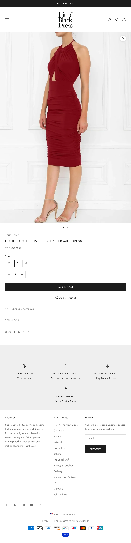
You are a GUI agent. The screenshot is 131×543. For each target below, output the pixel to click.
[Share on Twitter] (19, 332)
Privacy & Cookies (63, 465)
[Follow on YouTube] (31, 504)
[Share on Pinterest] (23, 332)
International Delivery (65, 477)
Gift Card (59, 489)
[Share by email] (28, 332)
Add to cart (65, 287)
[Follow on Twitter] (15, 504)
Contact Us (59, 448)
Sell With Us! (61, 494)
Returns (57, 454)
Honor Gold (12, 235)
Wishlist (58, 442)
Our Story (59, 430)
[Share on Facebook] (14, 332)
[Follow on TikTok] (40, 504)
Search (57, 436)
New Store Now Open (66, 425)
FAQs (56, 483)
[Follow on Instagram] (23, 504)
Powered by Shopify (79, 521)
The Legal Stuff (61, 459)
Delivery (58, 471)
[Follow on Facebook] (6, 504)
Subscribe (95, 449)
